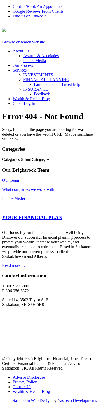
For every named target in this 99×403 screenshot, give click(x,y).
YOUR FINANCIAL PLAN (32, 217)
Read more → (14, 265)
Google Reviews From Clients (38, 11)
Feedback (42, 94)
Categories (11, 159)
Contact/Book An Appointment (39, 6)
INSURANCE (35, 89)
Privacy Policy (25, 382)
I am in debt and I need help (57, 84)
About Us (21, 51)
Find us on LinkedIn (30, 16)
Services (20, 70)
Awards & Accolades (41, 56)
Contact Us (22, 386)
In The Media (34, 60)
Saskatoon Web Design (32, 400)
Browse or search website (23, 42)
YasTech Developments (77, 400)
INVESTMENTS (38, 75)
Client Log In (24, 103)
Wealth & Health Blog (31, 98)
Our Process (23, 65)
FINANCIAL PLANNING (46, 79)
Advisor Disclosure (29, 377)
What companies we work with (28, 189)
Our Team (10, 180)
